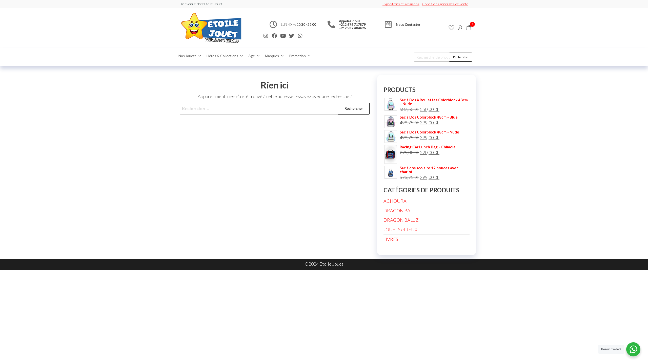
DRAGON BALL (399, 210)
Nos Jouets (187, 56)
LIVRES (390, 239)
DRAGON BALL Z (400, 220)
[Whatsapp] (300, 35)
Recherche (460, 57)
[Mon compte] (460, 28)
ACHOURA (395, 201)
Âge (251, 56)
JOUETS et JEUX (400, 229)
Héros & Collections (222, 56)
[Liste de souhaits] (451, 28)
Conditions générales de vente (445, 4)
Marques (272, 56)
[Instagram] (265, 35)
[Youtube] (283, 35)
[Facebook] (274, 35)
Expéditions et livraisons (400, 4)
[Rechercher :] (275, 109)
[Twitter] (291, 35)
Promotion (297, 56)
